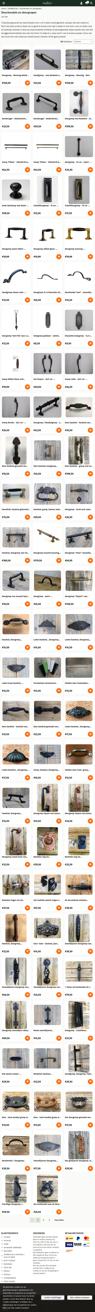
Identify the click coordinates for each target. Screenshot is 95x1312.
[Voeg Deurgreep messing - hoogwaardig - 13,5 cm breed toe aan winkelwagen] (90, 256)
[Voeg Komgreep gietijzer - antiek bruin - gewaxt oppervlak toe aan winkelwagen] (58, 343)
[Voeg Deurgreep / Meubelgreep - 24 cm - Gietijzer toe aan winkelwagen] (58, 430)
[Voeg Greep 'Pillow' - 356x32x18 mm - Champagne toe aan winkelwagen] (58, 169)
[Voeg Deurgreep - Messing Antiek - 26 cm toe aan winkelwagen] (27, 83)
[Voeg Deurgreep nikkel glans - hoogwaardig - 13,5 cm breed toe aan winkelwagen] (58, 256)
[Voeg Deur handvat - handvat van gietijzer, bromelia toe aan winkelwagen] (90, 430)
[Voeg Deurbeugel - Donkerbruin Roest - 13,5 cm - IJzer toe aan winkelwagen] (27, 126)
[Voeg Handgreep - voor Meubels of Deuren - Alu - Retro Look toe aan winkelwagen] (58, 83)
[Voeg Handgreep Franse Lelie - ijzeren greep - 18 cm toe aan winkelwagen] (27, 300)
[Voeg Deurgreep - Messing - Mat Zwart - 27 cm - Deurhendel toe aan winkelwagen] (90, 83)
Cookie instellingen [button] (52, 1297)
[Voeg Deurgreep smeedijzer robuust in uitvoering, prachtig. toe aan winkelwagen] (27, 1038)
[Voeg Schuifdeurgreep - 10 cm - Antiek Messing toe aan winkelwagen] (90, 213)
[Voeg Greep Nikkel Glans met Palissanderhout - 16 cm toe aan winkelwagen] (27, 387)
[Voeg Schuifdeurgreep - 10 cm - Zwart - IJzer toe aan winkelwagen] (58, 213)
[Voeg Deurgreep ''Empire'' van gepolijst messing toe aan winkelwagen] (90, 604)
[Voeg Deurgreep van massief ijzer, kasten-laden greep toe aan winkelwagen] (27, 604)
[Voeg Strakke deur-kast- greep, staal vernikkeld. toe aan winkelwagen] (90, 777)
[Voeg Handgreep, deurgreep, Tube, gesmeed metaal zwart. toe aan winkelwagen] (90, 1081)
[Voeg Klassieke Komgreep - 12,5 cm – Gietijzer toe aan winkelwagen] (90, 343)
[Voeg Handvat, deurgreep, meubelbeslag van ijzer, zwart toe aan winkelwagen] (27, 647)
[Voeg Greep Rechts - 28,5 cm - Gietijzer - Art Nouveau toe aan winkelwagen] (27, 430)
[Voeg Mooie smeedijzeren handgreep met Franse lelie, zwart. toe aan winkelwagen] (58, 1038)
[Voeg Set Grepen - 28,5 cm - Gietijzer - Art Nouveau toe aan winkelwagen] (58, 387)
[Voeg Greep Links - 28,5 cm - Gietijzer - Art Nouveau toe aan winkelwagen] (90, 387)
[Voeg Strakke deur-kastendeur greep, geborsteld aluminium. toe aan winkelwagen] (90, 690)
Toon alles (59, 1220)
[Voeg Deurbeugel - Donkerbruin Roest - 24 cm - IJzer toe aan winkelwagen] (58, 126)
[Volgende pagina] (49, 1220)
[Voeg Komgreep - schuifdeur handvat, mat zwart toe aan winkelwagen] (90, 1038)
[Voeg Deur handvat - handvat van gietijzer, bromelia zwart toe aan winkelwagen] (27, 734)
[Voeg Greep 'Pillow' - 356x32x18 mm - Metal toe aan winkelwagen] (27, 169)
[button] (3, 3)
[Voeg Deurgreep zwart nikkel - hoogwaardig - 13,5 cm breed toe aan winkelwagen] (27, 256)
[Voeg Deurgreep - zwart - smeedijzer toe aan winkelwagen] (58, 604)
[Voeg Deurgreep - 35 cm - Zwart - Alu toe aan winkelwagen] (90, 169)
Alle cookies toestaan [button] (79, 1297)
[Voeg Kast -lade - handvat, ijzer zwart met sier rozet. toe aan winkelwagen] (58, 951)
